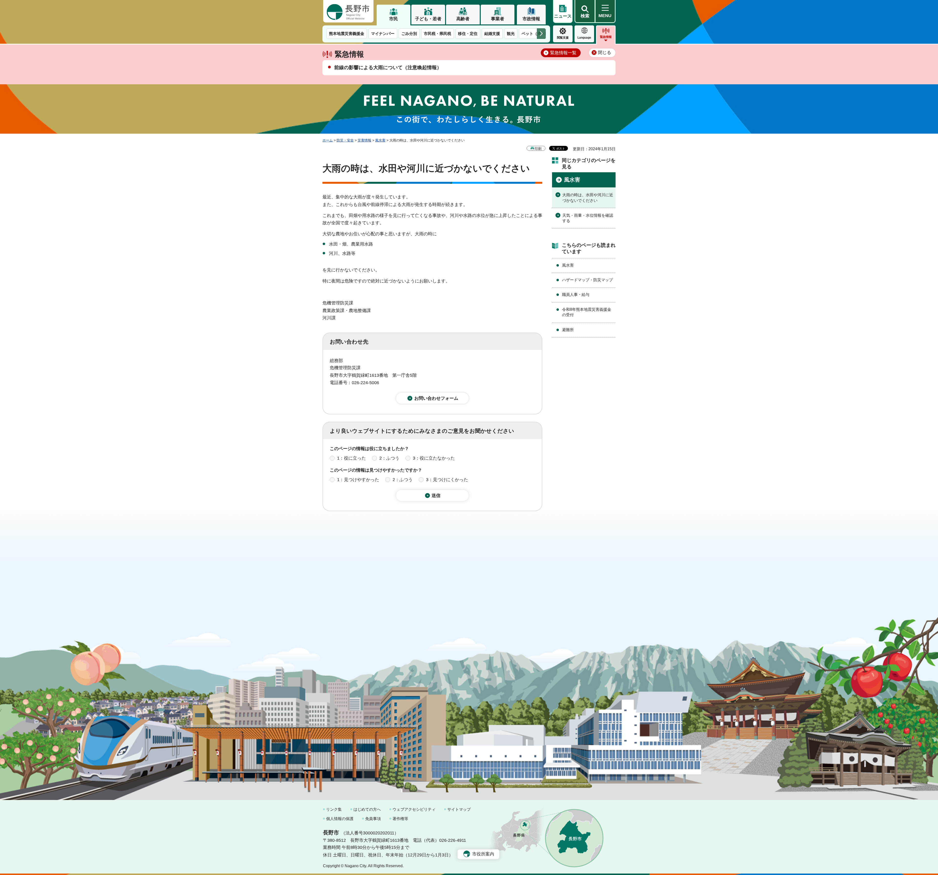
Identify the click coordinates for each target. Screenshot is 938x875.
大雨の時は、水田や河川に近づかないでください (587, 197)
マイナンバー (382, 34)
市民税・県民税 (437, 34)
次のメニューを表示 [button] (541, 33)
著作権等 (400, 819)
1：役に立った (351, 458)
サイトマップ (459, 809)
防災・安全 (345, 140)
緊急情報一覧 (563, 52)
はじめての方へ (367, 809)
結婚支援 (492, 34)
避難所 (568, 330)
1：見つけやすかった (358, 479)
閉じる (604, 52)
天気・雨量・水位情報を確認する (587, 218)
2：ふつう (389, 458)
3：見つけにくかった (447, 479)
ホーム (327, 140)
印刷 (538, 149)
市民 (393, 18)
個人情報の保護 (339, 819)
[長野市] (348, 11)
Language (584, 37)
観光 (511, 34)
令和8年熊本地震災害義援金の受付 (586, 312)
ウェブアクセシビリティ (414, 809)
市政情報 (531, 18)
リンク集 (334, 809)
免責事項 (373, 819)
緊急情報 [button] (606, 37)
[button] (585, 11)
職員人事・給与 (575, 294)
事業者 (497, 18)
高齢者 (462, 18)
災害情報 (364, 140)
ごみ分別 (409, 34)
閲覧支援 (563, 37)
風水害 (380, 140)
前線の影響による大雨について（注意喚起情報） (388, 67)
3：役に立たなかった (434, 458)
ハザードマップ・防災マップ (587, 280)
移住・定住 (468, 34)
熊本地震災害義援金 (346, 34)
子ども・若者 (428, 18)
